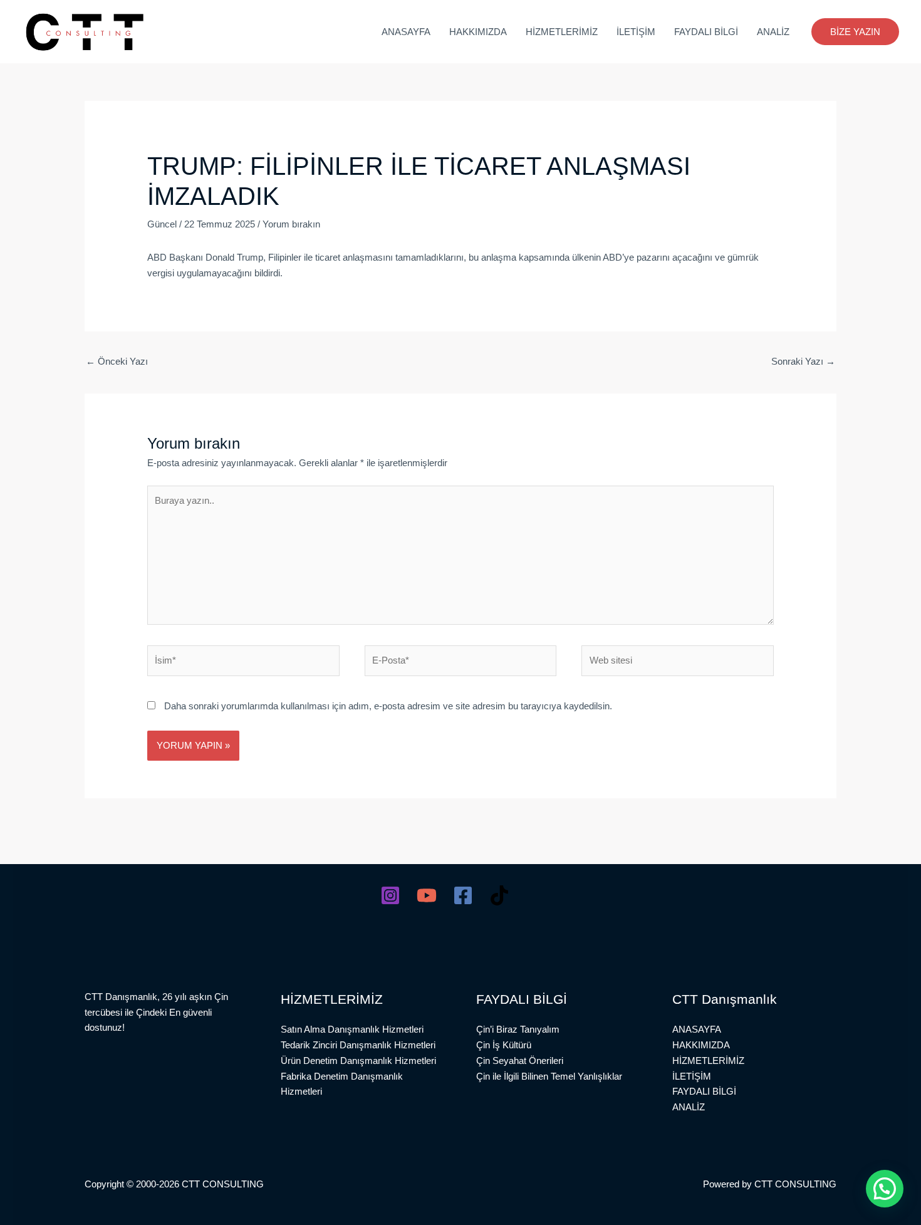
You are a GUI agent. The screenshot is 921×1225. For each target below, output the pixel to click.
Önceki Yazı (117, 361)
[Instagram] (390, 895)
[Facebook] (463, 895)
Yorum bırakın (291, 224)
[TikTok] (499, 895)
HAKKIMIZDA (478, 31)
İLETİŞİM (636, 31)
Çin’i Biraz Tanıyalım (517, 1029)
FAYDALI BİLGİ (706, 31)
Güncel (162, 224)
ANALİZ (773, 31)
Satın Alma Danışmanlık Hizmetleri (352, 1029)
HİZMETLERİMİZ (562, 31)
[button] (855, 31)
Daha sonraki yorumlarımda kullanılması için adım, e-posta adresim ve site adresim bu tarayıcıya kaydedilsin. (388, 706)
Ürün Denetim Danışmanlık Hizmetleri (358, 1060)
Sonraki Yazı (803, 361)
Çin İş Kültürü (503, 1045)
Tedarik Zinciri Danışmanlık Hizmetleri (358, 1045)
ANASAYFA (406, 31)
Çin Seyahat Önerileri (519, 1060)
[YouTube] (427, 895)
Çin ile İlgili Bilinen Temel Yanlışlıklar (549, 1076)
